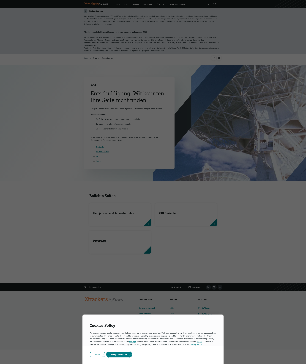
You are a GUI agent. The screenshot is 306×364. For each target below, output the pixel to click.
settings (132, 341)
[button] (97, 354)
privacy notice (196, 344)
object (199, 341)
